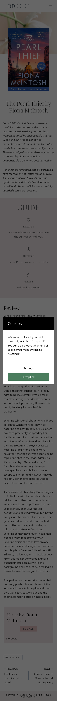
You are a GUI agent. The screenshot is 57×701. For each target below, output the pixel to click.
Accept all (28, 377)
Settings (28, 368)
